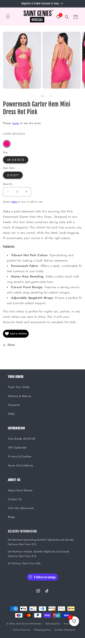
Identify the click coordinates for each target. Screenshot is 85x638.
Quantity (7, 184)
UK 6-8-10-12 (15, 160)
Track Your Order (19, 387)
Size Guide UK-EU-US (21, 439)
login (15, 123)
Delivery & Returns (19, 396)
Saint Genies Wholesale (29, 623)
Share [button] (11, 345)
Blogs (11, 517)
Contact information (65, 629)
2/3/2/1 (13, 175)
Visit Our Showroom (21, 508)
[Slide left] (33, 96)
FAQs (11, 414)
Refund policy (52, 623)
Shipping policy (42, 629)
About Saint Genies (20, 490)
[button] (8, 16)
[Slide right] (51, 96)
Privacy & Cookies (19, 456)
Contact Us (15, 499)
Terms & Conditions (20, 465)
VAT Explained (17, 447)
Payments (14, 405)
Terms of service (21, 629)
